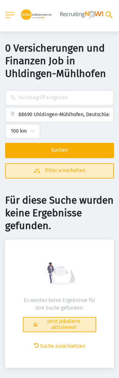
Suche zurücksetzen (62, 346)
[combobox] (59, 98)
